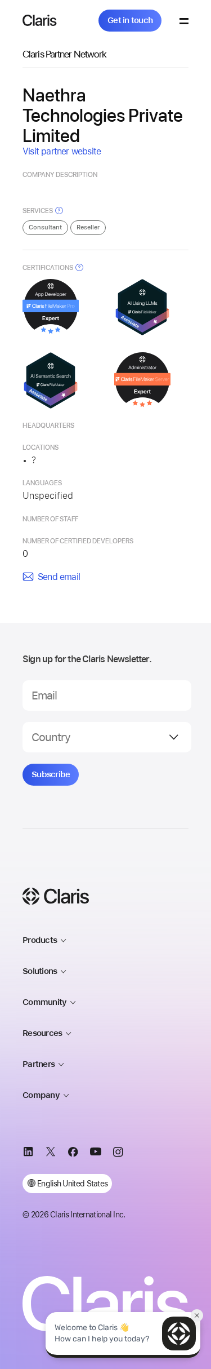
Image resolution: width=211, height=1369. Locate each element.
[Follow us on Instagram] (118, 1153)
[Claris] (40, 20)
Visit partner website (62, 151)
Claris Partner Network (64, 54)
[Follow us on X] (50, 1153)
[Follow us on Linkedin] (28, 1153)
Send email (59, 576)
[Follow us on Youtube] (95, 1153)
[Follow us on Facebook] (73, 1153)
